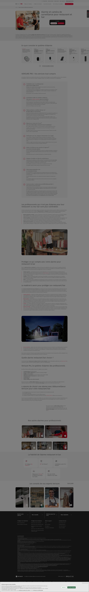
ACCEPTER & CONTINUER (71, 587)
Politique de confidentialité (38, 590)
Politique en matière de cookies (24, 590)
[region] (44, 587)
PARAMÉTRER (64, 587)
